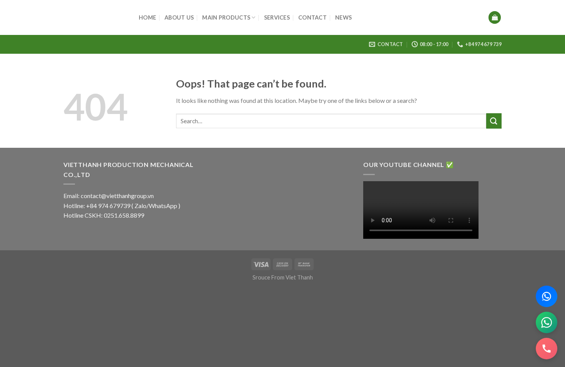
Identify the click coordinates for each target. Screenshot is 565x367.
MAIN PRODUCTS (226, 17)
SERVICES (277, 17)
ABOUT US (179, 17)
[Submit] (494, 120)
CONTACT (312, 17)
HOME (147, 17)
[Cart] (495, 17)
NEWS (343, 17)
